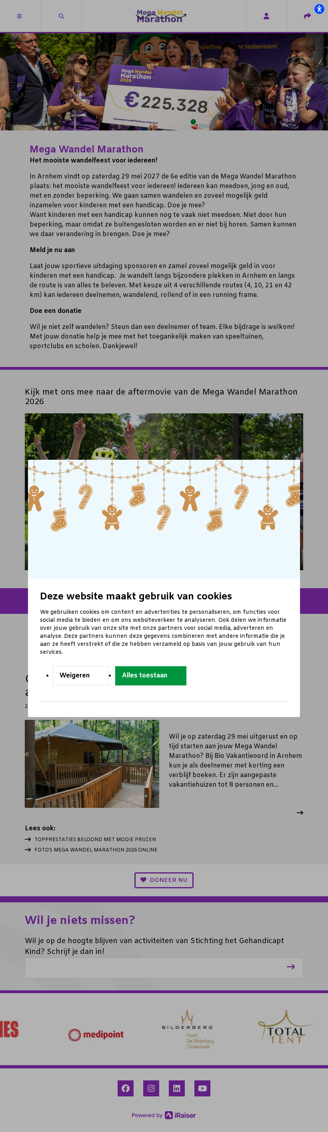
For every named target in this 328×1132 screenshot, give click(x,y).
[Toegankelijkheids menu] (319, 9)
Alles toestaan (145, 675)
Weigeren (75, 675)
